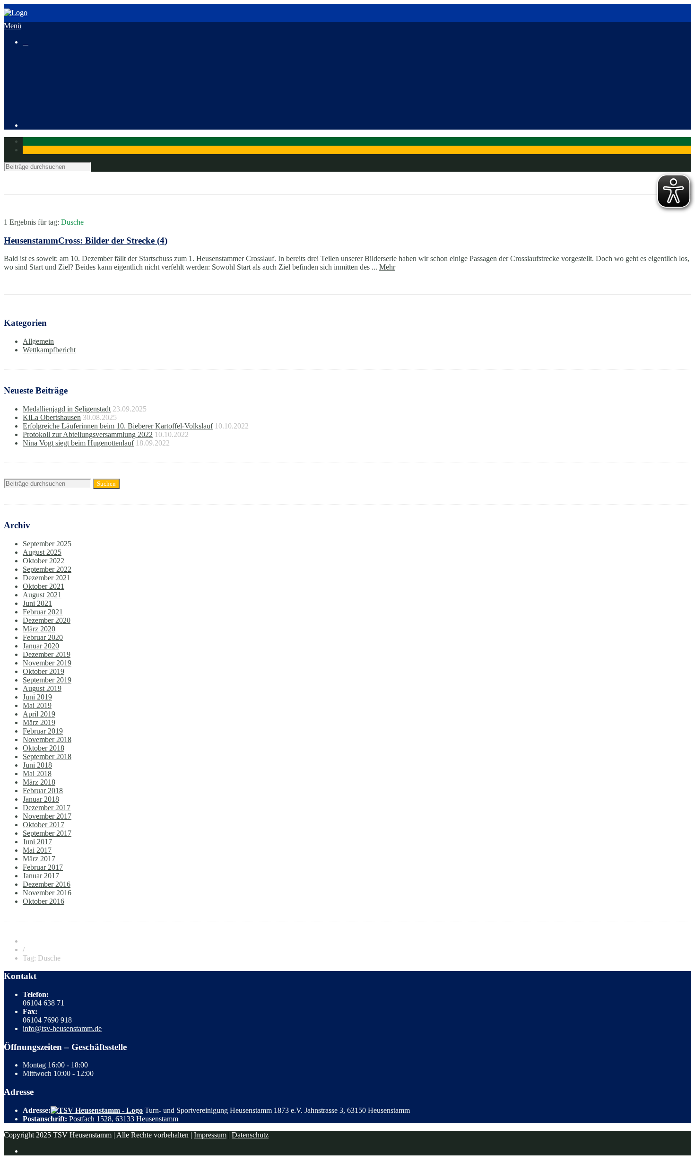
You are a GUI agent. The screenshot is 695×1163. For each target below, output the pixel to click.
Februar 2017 (43, 867)
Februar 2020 (43, 637)
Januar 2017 (41, 876)
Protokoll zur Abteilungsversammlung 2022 (88, 434)
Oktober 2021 (43, 586)
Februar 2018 (43, 791)
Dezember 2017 (46, 808)
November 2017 (47, 816)
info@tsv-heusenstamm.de (62, 1028)
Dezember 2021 (46, 578)
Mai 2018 (37, 774)
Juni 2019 (37, 697)
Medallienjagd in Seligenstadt (67, 409)
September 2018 (47, 756)
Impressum (210, 1135)
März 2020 (39, 629)
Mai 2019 (37, 705)
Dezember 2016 (46, 884)
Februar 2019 (43, 731)
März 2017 (39, 859)
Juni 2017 (37, 842)
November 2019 (47, 663)
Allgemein (38, 341)
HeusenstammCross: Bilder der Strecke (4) (85, 240)
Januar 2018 (41, 799)
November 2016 (47, 893)
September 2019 (47, 680)
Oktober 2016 (43, 901)
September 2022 (47, 569)
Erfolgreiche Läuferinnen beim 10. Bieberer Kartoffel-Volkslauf (118, 426)
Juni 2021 (37, 603)
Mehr (387, 267)
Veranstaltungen (46, 75)
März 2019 (39, 722)
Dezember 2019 (46, 654)
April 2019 (39, 714)
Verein (32, 100)
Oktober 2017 (43, 825)
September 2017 (47, 833)
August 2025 (42, 552)
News (31, 66)
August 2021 (42, 595)
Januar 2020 (41, 646)
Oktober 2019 (43, 671)
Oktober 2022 (43, 561)
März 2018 (39, 782)
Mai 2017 (37, 850)
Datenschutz (250, 1135)
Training (35, 92)
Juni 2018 (37, 765)
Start (29, 58)
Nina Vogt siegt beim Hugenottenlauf (78, 443)
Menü (12, 26)
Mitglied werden (66, 109)
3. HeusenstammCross (75, 83)
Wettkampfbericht (49, 350)
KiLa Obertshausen (52, 417)
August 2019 (42, 688)
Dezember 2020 (46, 620)
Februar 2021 (43, 612)
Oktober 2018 (43, 748)
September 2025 (47, 544)
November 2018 (47, 739)
